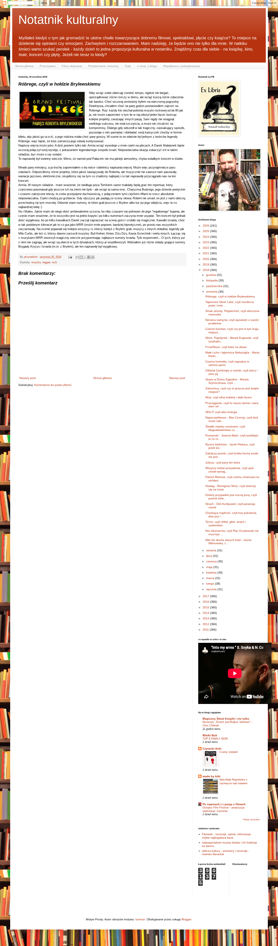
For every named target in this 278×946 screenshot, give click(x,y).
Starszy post (177, 378)
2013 (206, 618)
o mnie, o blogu (147, 66)
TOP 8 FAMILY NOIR (215, 738)
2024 (206, 236)
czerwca (212, 561)
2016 (206, 601)
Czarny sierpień (228, 751)
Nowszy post (27, 378)
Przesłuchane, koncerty (103, 66)
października (214, 286)
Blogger (186, 919)
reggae (46, 262)
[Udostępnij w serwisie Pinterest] (93, 257)
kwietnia (211, 572)
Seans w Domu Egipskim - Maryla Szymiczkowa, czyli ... (227, 381)
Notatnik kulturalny (68, 19)
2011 (206, 629)
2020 (206, 259)
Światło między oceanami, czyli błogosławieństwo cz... (225, 428)
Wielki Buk (209, 735)
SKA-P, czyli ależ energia (221, 412)
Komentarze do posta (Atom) (52, 385)
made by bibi (211, 776)
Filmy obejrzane (72, 66)
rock (54, 262)
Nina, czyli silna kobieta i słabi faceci (228, 397)
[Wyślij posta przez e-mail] (70, 256)
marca (210, 578)
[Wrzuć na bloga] (81, 257)
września (212, 291)
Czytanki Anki (211, 748)
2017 (206, 596)
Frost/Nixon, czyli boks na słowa (225, 347)
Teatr (128, 66)
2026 (206, 225)
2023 (206, 242)
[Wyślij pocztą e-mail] (77, 257)
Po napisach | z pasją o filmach (224, 804)
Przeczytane (48, 66)
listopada (212, 280)
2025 (206, 231)
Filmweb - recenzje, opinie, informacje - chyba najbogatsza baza (227, 836)
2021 (206, 253)
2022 (206, 247)
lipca (209, 555)
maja (209, 567)
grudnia (211, 274)
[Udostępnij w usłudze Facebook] (89, 257)
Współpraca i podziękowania (181, 66)
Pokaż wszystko (251, 819)
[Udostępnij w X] (85, 257)
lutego (210, 583)
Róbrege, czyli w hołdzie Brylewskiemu (230, 296)
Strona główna (24, 66)
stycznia (211, 589)
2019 (206, 264)
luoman (140, 919)
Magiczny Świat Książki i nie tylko (225, 718)
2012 (206, 624)
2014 (206, 613)
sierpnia (211, 550)
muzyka (36, 262)
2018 (206, 270)
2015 (206, 607)
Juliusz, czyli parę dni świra (222, 462)
